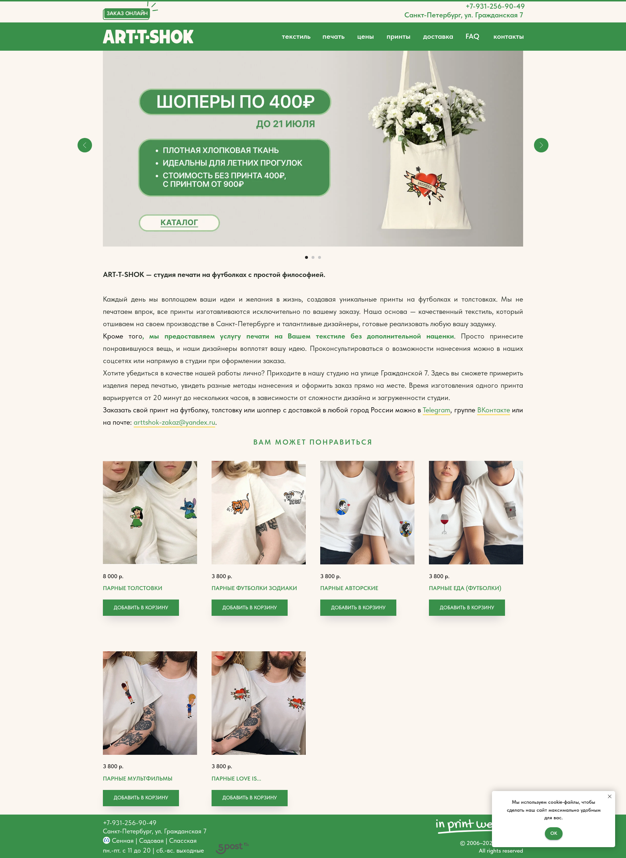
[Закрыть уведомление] (609, 796)
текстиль (296, 36)
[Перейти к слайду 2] (313, 257)
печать (333, 36)
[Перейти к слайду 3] (319, 257)
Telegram (436, 409)
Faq (472, 36)
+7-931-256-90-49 (495, 6)
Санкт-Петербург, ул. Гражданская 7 (463, 14)
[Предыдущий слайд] (85, 145)
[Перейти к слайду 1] (306, 257)
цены (365, 36)
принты (398, 36)
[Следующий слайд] (541, 145)
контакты (508, 36)
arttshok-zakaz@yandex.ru (174, 422)
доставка (438, 36)
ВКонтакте (493, 409)
